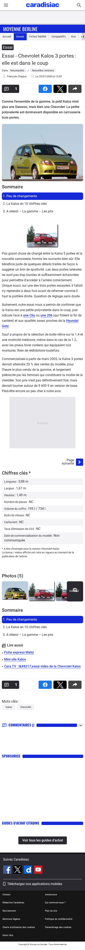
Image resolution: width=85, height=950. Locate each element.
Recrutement (9, 910)
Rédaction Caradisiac (13, 902)
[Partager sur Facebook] (46, 87)
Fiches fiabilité (37, 36)
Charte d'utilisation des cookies (18, 927)
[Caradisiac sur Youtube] (38, 870)
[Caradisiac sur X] (18, 870)
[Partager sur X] (60, 87)
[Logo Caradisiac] (42, 8)
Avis (73, 36)
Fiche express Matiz (19, 652)
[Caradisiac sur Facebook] (7, 870)
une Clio (29, 315)
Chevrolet (25, 707)
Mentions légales (11, 919)
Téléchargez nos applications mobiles (34, 884)
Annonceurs (51, 894)
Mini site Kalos (15, 659)
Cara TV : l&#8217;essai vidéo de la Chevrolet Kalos (42, 666)
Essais (20, 36)
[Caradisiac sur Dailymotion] (28, 870)
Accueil (6, 36)
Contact (6, 894)
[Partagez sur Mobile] (75, 87)
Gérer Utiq (7, 935)
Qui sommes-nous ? (55, 902)
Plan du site (51, 910)
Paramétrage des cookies (58, 927)
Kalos (9, 707)
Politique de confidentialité (58, 919)
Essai (8, 47)
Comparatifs (58, 36)
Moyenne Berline (20, 28)
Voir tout (74, 590)
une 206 (46, 315)
